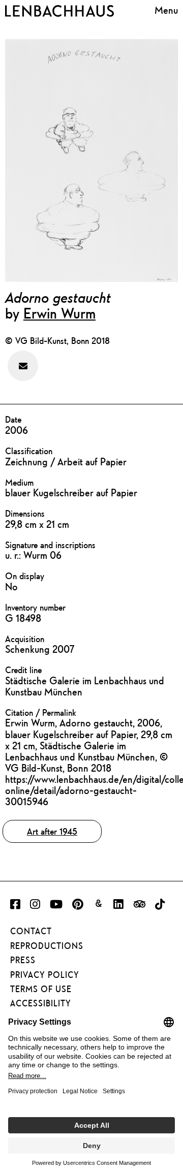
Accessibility (40, 1003)
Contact (31, 931)
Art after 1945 (52, 831)
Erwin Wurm (59, 313)
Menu (166, 10)
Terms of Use (41, 989)
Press (23, 960)
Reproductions (46, 945)
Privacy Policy (44, 974)
